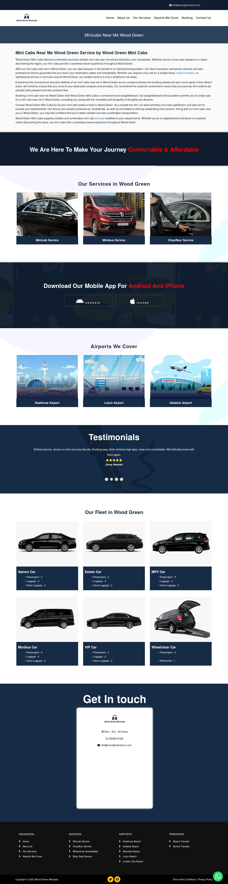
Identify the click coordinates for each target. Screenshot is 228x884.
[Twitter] (110, 879)
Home (110, 17)
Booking (187, 17)
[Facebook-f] (117, 879)
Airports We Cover (166, 17)
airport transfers (185, 73)
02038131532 (115, 738)
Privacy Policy (205, 879)
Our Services (142, 17)
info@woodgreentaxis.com (186, 5)
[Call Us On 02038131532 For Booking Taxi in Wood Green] (114, 719)
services (99, 118)
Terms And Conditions (184, 879)
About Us (123, 17)
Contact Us (203, 17)
